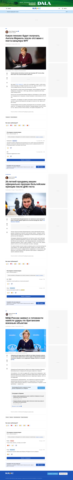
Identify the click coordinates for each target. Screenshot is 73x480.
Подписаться (41, 387)
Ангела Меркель (14, 117)
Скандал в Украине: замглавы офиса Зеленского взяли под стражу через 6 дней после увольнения (28, 402)
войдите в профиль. (39, 136)
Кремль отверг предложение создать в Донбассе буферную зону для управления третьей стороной (28, 397)
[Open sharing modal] (7, 82)
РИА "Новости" (19, 84)
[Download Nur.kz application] (36, 3)
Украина (11, 417)
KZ (59, 8)
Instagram (41, 166)
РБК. (13, 359)
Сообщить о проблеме (52, 473)
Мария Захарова (24, 417)
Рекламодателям (63, 473)
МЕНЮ (9, 8)
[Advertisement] (36, 20)
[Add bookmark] (7, 86)
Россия (7, 417)
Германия (8, 117)
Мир (6, 28)
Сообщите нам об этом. (29, 111)
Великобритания (17, 417)
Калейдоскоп (8, 174)
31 (8, 425)
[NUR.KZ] (36, 8)
